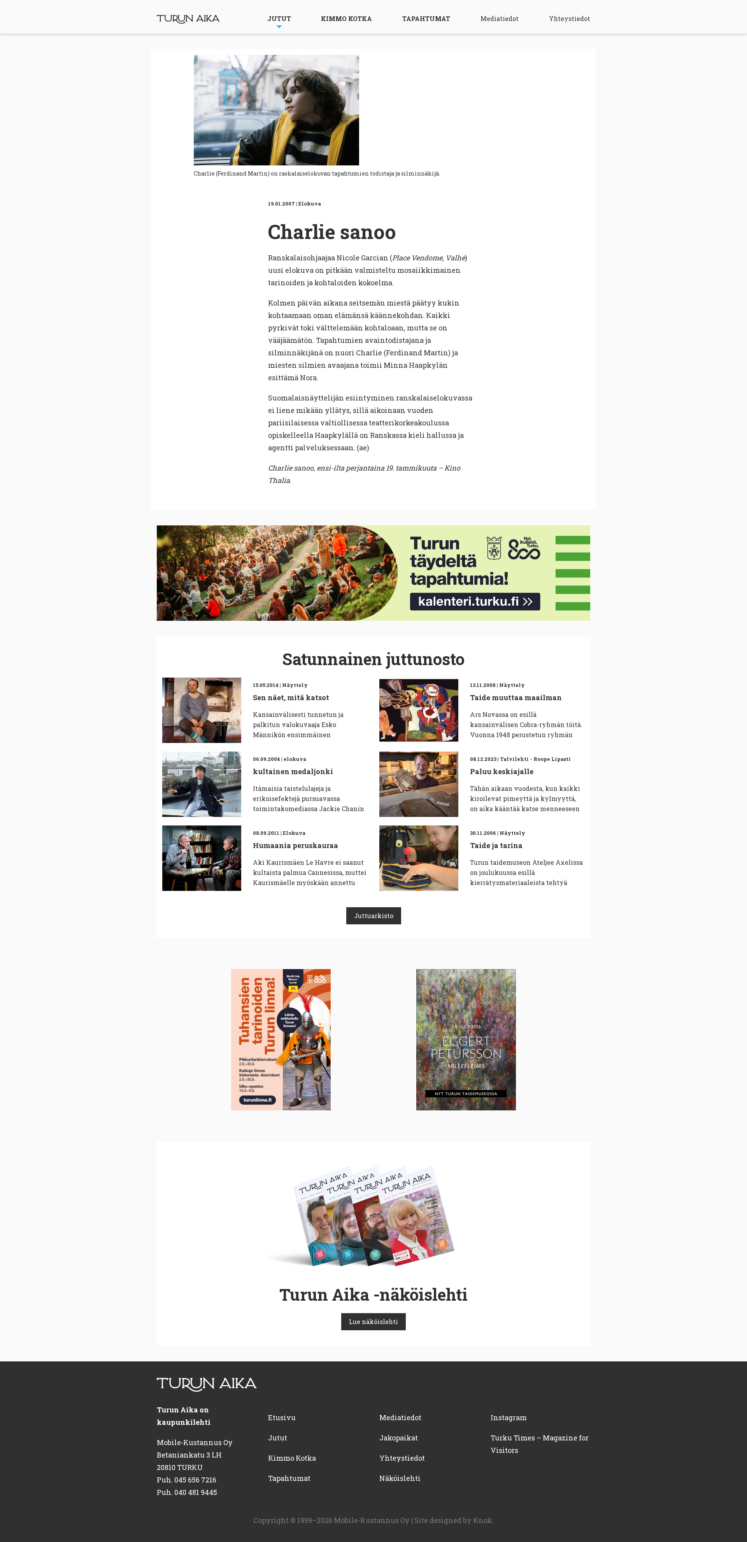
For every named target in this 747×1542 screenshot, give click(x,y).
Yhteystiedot (569, 18)
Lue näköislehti (373, 1321)
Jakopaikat (398, 1437)
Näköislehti (400, 1478)
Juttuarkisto (373, 916)
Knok (482, 1520)
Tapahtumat (426, 18)
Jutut (279, 18)
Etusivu (282, 1417)
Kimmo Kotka (346, 18)
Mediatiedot (499, 18)
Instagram (509, 1417)
